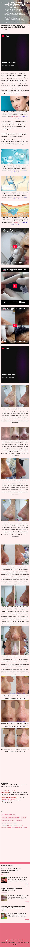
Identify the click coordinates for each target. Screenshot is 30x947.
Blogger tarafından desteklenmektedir (16, 940)
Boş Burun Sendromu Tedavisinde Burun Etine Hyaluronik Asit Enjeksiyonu (11, 870)
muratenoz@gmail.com (9, 799)
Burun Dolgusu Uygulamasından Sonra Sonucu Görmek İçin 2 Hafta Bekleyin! (13, 907)
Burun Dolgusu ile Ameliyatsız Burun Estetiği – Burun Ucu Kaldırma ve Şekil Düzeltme (15, 4)
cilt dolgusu (23, 817)
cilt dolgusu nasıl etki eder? (8, 820)
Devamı (27, 884)
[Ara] (28, 3)
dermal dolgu (19, 820)
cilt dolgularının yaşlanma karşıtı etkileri (10, 817)
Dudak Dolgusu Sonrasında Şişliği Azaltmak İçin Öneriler (11, 889)
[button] (28, 26)
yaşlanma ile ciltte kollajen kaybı (9, 823)
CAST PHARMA (15, 116)
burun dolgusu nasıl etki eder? (8, 814)
